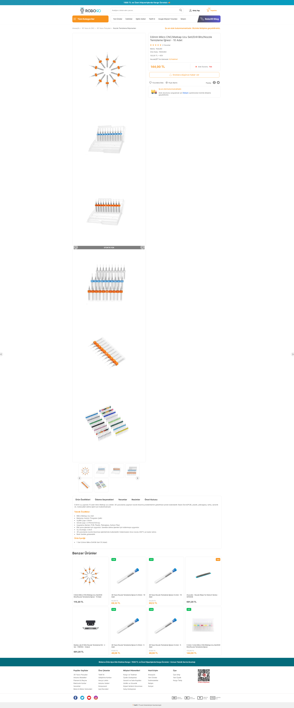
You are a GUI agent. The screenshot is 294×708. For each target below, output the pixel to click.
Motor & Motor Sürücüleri (83, 689)
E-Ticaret (140, 705)
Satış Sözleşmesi (129, 689)
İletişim (183, 19)
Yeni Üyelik (177, 677)
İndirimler (129, 19)
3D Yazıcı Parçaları (81, 675)
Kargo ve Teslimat (130, 675)
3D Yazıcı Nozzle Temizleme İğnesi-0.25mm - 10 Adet (128, 596)
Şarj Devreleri (103, 689)
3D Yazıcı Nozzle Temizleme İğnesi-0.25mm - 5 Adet (127, 646)
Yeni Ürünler (117, 19)
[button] (214, 83)
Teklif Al (152, 19)
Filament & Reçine (80, 680)
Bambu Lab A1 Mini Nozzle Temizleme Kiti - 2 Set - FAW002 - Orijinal (89, 646)
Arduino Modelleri (80, 677)
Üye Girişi (176, 675)
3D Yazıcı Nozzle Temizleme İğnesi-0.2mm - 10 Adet (165, 596)
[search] (180, 10)
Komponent (102, 686)
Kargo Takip (177, 680)
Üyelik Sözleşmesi (130, 677)
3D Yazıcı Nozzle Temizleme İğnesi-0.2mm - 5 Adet (165, 646)
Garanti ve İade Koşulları (132, 680)
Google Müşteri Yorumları (167, 19)
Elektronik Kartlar (80, 683)
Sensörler (77, 686)
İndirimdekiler (153, 680)
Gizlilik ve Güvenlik (130, 683)
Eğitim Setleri (141, 19)
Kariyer (150, 686)
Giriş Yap (196, 10)
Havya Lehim (103, 680)
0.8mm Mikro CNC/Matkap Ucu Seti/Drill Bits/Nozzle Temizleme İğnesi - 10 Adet (88, 596)
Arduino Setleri (103, 683)
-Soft (135, 705)
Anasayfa (151, 675)
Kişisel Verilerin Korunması (132, 686)
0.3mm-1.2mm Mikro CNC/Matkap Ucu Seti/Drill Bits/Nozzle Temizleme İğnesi (203, 646)
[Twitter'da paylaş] (218, 83)
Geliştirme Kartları (105, 677)
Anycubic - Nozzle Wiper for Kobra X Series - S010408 (202, 596)
